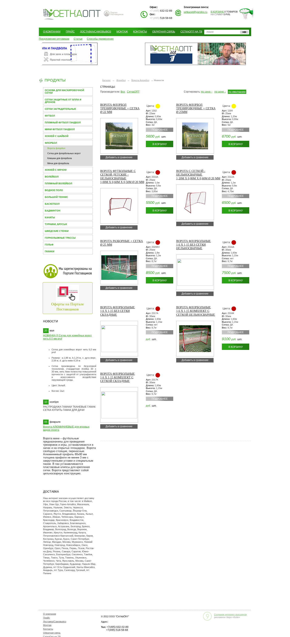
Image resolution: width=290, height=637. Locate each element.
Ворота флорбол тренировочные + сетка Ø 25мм (195, 108)
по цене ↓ (220, 91)
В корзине (217, 11)
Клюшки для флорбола (59, 158)
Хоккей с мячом (55, 170)
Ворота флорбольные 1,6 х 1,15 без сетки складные (117, 311)
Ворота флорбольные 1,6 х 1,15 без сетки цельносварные (193, 245)
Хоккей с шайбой (56, 136)
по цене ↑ (207, 91)
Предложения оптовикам (54, 38)
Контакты (140, 31)
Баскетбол (52, 204)
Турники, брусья (56, 224)
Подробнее (160, 129)
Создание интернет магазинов (230, 614)
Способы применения (100, 38)
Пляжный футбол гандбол (63, 122)
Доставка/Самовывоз (95, 31)
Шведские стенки (57, 231)
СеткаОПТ (133, 91)
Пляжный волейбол (58, 183)
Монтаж (122, 31)
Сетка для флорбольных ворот (64, 153)
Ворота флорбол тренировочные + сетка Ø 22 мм (119, 108)
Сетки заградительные (60, 109)
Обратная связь (163, 31)
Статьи (78, 38)
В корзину (159, 144)
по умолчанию (237, 91)
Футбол (50, 115)
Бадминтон (52, 210)
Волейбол (52, 176)
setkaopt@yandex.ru (195, 12)
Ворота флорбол (56, 148)
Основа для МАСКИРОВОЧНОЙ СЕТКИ (64, 91)
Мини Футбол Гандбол (60, 129)
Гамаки (49, 251)
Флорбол (51, 143)
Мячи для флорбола (58, 163)
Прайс (70, 31)
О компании (52, 31)
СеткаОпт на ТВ (191, 31)
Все (123, 91)
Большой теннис (56, 197)
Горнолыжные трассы (60, 238)
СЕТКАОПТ (72, 13)
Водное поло (54, 190)
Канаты (50, 217)
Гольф (49, 244)
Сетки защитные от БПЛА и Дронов (63, 100)
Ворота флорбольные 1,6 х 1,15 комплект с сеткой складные (117, 377)
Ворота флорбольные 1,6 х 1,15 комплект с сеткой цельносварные (195, 311)
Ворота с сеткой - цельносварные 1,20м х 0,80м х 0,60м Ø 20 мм (198, 174)
